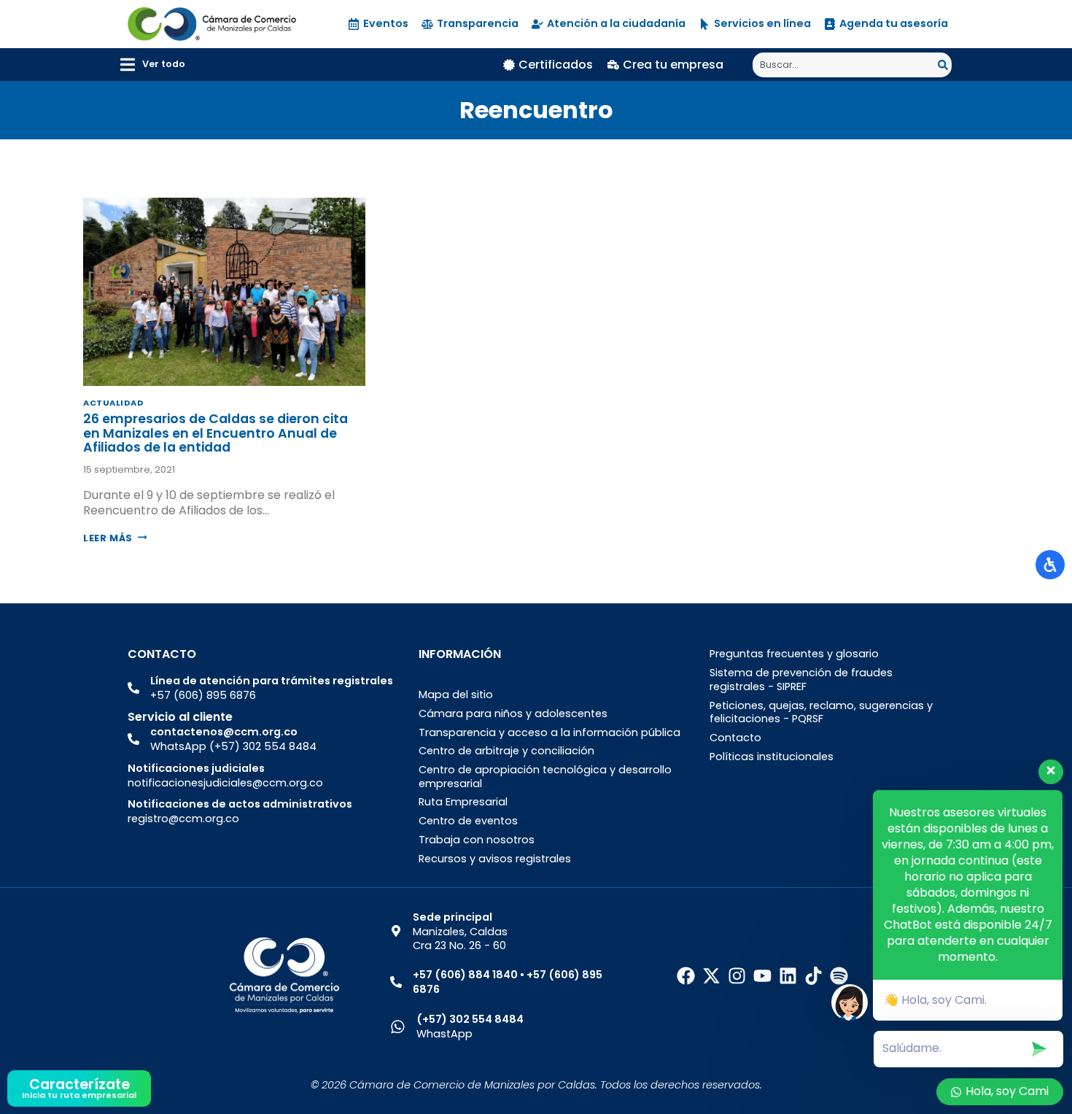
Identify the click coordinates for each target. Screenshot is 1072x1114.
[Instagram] (737, 976)
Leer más (115, 538)
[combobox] (845, 65)
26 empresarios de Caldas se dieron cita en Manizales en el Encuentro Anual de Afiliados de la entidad (215, 433)
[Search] (945, 65)
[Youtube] (762, 976)
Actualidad (113, 403)
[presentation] (224, 292)
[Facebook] (686, 976)
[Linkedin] (788, 976)
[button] (152, 64)
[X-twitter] (711, 976)
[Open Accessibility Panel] (1050, 564)
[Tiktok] (813, 976)
